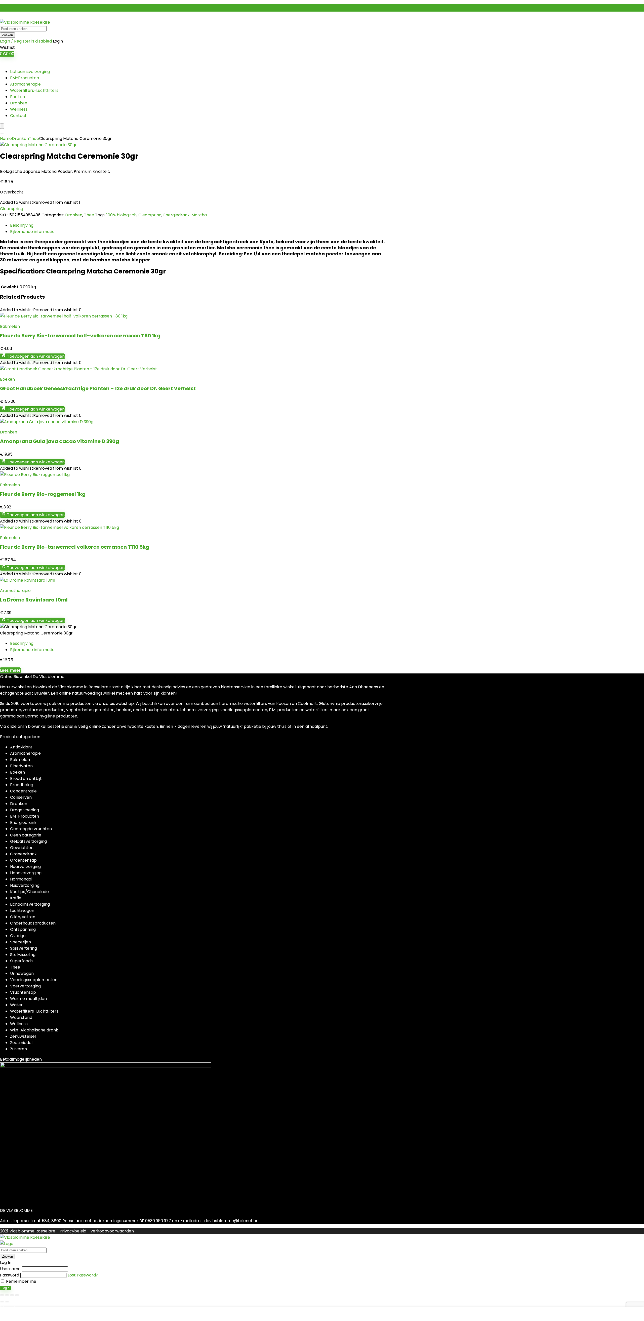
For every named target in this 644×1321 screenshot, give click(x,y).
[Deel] (12, 1295)
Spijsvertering (23, 948)
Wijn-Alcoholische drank (34, 1030)
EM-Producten (24, 78)
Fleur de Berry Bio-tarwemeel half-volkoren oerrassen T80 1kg (80, 335)
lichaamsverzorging (199, 710)
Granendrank (23, 854)
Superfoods (21, 961)
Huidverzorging (24, 885)
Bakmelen (10, 326)
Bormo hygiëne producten (51, 716)
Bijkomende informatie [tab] (32, 231)
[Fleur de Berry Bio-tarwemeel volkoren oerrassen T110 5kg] (59, 527)
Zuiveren (18, 1049)
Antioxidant (21, 747)
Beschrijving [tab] (21, 225)
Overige (18, 936)
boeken (123, 710)
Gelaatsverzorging (28, 841)
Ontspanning (23, 929)
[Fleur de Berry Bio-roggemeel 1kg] (35, 474)
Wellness (19, 109)
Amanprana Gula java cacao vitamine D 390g (59, 441)
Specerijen (20, 942)
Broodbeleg (21, 785)
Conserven (21, 797)
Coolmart (307, 703)
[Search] (2, 133)
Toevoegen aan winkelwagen (35, 356)
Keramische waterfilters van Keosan (255, 703)
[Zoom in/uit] (2, 1295)
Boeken (17, 97)
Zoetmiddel (21, 1043)
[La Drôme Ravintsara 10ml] (27, 580)
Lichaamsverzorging (30, 71)
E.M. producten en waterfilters (299, 710)
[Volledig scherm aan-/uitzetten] (7, 1295)
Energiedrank (176, 215)
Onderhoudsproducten (33, 923)
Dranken (18, 103)
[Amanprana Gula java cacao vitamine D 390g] (46, 422)
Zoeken (7, 35)
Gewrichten (21, 848)
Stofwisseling (22, 954)
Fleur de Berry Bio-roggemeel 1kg (43, 494)
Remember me (20, 1281)
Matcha (199, 215)
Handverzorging (26, 873)
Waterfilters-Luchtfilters (34, 90)
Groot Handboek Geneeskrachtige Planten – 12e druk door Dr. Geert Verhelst (98, 388)
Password (9, 1275)
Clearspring (11, 209)
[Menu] (2, 126)
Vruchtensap (23, 992)
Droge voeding (24, 810)
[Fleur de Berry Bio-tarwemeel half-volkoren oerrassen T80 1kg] (64, 316)
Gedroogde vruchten (31, 829)
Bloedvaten (21, 766)
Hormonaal (21, 879)
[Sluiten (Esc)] (17, 1295)
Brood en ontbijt (26, 778)
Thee (34, 138)
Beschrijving (21, 643)
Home (6, 138)
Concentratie (23, 791)
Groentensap (23, 860)
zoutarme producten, (44, 710)
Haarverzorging (25, 866)
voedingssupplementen (243, 710)
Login (5, 1288)
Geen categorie (25, 835)
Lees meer (10, 670)
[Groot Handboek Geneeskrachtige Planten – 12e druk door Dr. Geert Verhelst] (78, 369)
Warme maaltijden (28, 999)
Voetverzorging (25, 986)
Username (10, 1269)
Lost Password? (83, 1275)
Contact (18, 115)
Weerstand (21, 1017)
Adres (6, 1221)
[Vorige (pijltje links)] (2, 1301)
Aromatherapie (25, 84)
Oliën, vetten (22, 917)
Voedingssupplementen (33, 980)
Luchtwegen (22, 910)
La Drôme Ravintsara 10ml (34, 599)
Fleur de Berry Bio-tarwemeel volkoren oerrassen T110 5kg (74, 546)
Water (16, 1005)
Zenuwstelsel (23, 1036)
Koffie (15, 898)
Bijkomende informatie (32, 650)
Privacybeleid (73, 1231)
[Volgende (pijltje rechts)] (7, 1301)
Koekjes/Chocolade (29, 892)
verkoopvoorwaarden (112, 1231)
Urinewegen (22, 973)
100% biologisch (121, 215)
